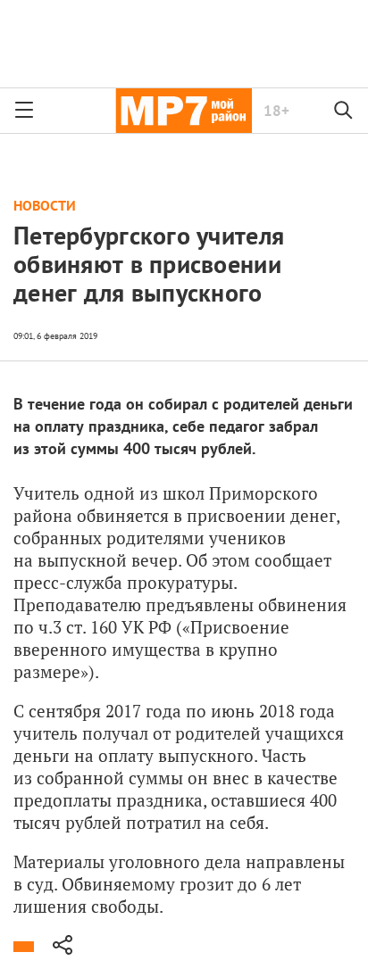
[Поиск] (344, 110)
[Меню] (24, 110)
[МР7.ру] (183, 110)
